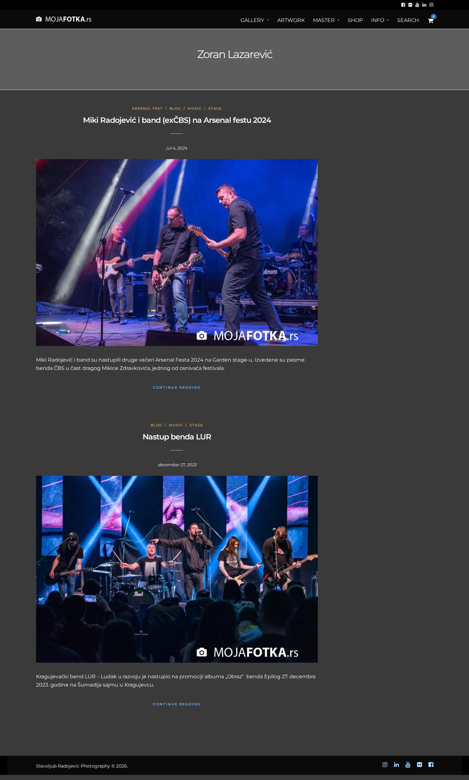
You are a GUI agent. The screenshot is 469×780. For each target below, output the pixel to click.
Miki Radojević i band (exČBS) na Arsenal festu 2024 (177, 120)
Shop (355, 20)
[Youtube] (417, 5)
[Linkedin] (424, 5)
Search (408, 20)
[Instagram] (431, 5)
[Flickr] (410, 5)
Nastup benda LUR (177, 436)
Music (195, 108)
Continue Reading (177, 387)
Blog (175, 108)
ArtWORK (291, 20)
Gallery (252, 20)
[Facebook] (403, 5)
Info (377, 20)
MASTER (324, 20)
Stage (215, 108)
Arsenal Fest (147, 108)
